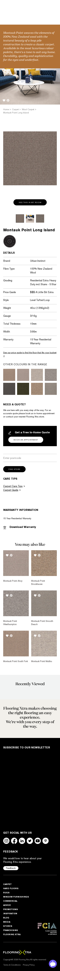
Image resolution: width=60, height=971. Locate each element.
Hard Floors (10, 888)
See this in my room (30, 202)
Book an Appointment (26, 440)
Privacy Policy (29, 965)
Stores (7, 926)
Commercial (10, 901)
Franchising (10, 930)
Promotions (10, 909)
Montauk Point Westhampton (10, 623)
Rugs (6, 892)
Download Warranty (22, 527)
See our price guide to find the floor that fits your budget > (29, 354)
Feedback (11, 868)
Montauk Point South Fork (15, 661)
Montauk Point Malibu (41, 661)
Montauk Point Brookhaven (38, 582)
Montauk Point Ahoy (12, 581)
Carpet (7, 884)
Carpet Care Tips (13, 486)
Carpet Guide (10, 490)
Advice (7, 905)
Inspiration (10, 913)
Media (6, 922)
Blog (6, 917)
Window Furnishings (16, 897)
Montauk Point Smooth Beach (42, 623)
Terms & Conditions (12, 965)
